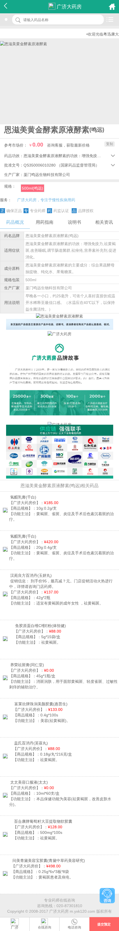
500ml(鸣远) (32, 188)
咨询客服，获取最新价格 (68, 145)
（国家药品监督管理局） (78, 165)
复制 (109, 144)
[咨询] (107, 895)
